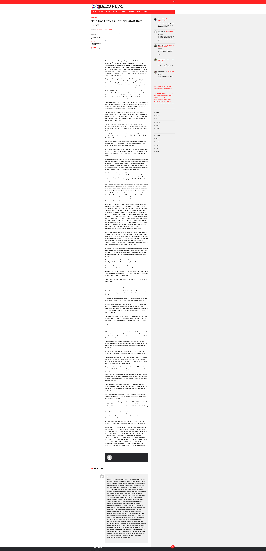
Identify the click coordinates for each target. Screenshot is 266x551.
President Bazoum (164, 97)
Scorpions (165, 99)
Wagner (164, 103)
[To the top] (173, 547)
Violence (160, 103)
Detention (160, 88)
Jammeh (164, 93)
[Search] (173, 2)
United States (156, 103)
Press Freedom (159, 141)
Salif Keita (155, 99)
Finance (157, 118)
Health (145, 11)
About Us (106, 1)
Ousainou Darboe (165, 95)
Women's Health (171, 103)
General (157, 125)
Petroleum (170, 95)
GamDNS (98, 550)
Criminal (170, 86)
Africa (159, 86)
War (166, 103)
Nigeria (160, 95)
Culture (131, 11)
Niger (158, 95)
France (168, 90)
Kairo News (100, 548)
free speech (156, 91)
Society (108, 11)
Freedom (158, 122)
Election (163, 90)
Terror (164, 101)
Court (167, 86)
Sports (138, 11)
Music (155, 95)
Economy (155, 90)
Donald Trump (169, 88)
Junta (168, 93)
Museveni (171, 93)
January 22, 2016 (107, 29)
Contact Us (99, 1)
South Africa (161, 101)
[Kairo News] (133, 7)
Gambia (165, 92)
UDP (170, 101)
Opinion (158, 135)
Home (93, 1)
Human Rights (157, 93)
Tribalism (167, 101)
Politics (101, 11)
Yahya (155, 104)
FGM (166, 90)
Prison (169, 97)
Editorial (116, 11)
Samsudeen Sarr (160, 99)
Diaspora (165, 88)
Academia (155, 86)
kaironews (99, 29)
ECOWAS (159, 90)
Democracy (156, 88)
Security (169, 99)
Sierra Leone (156, 101)
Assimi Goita (163, 86)
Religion (124, 11)
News (94, 11)
